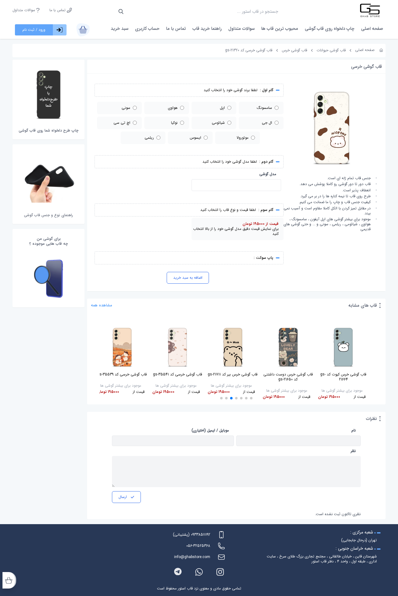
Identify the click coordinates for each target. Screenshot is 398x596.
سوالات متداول (24, 10)
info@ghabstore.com (192, 557)
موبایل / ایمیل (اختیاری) (210, 430)
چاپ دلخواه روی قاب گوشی (329, 28)
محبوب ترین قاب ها (279, 28)
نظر (353, 451)
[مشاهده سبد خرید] (83, 29)
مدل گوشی (267, 174)
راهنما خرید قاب (207, 28)
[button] (251, 398)
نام (353, 430)
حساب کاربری (147, 28)
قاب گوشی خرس (294, 50)
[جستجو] (120, 11)
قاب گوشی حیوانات (331, 50)
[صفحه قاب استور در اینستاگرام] (220, 572)
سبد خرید (119, 28)
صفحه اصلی (372, 28)
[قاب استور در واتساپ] (199, 572)
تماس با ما (58, 10)
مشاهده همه (101, 305)
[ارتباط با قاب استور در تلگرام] (178, 572)
